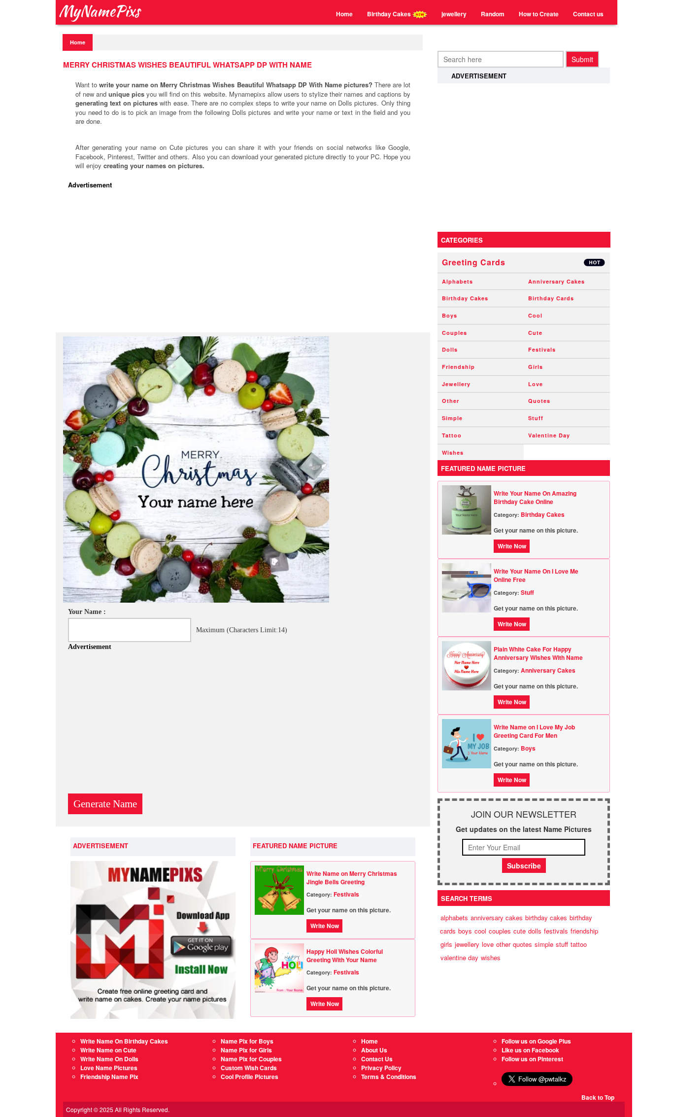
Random (493, 13)
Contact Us (377, 1058)
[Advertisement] (245, 263)
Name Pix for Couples (251, 1058)
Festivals (346, 894)
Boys (449, 315)
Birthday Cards (551, 298)
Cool (535, 315)
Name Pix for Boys (247, 1041)
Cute (535, 332)
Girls (535, 366)
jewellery (454, 13)
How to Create (539, 13)
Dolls (450, 349)
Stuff (535, 418)
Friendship (458, 366)
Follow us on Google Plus (536, 1041)
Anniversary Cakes (556, 281)
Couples (454, 332)
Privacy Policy (381, 1067)
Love (535, 384)
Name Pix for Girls (246, 1049)
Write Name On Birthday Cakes (124, 1041)
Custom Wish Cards (249, 1067)
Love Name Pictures (108, 1067)
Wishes (453, 452)
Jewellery (456, 384)
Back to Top (597, 1097)
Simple (452, 418)
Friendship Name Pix (109, 1076)
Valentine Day (549, 435)
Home (344, 13)
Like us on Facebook (530, 1049)
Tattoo (452, 435)
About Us (374, 1049)
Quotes (539, 400)
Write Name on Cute (108, 1049)
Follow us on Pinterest (532, 1058)
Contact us (588, 13)
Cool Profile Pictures (249, 1076)
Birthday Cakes (389, 13)
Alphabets (457, 281)
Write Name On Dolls (109, 1058)
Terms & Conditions (388, 1076)
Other (450, 400)
